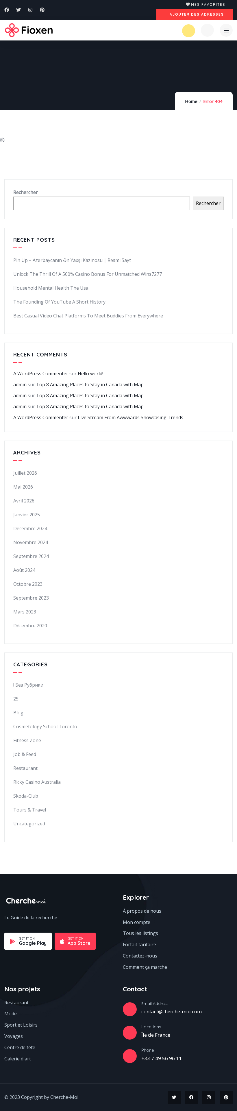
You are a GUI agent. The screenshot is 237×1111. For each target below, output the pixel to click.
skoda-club (25, 796)
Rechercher (25, 192)
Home (191, 101)
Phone (147, 1050)
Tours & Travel (29, 810)
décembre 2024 (30, 528)
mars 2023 (24, 612)
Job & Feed (24, 754)
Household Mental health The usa (50, 288)
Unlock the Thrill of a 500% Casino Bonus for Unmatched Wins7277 (87, 274)
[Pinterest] (42, 10)
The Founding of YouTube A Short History (59, 302)
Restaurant (25, 768)
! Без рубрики (28, 685)
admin (20, 384)
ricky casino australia (37, 782)
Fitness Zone (27, 740)
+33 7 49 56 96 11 (161, 1058)
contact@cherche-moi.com (171, 1011)
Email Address (155, 1003)
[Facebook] (6, 10)
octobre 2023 (27, 584)
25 (15, 699)
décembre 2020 (30, 625)
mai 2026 (23, 487)
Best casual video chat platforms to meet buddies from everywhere (88, 316)
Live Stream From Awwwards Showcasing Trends (130, 417)
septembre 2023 (31, 598)
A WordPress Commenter (40, 373)
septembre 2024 (31, 556)
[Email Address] (130, 1009)
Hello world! (90, 373)
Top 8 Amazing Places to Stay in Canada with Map (90, 384)
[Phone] (130, 1056)
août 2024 (24, 570)
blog (18, 712)
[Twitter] (18, 10)
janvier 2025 (26, 514)
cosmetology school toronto (45, 726)
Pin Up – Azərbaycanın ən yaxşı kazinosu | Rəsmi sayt (72, 260)
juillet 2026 (25, 473)
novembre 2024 (30, 542)
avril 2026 (23, 501)
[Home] (28, 30)
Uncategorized (29, 823)
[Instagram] (30, 10)
